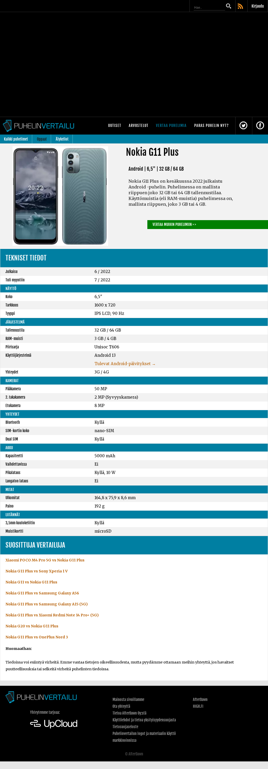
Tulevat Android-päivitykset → (125, 363)
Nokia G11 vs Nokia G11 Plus (31, 582)
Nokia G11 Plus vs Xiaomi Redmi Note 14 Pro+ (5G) (52, 615)
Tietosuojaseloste (125, 727)
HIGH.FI (198, 706)
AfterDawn (200, 699)
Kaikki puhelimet (16, 139)
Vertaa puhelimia (171, 125)
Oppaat (42, 139)
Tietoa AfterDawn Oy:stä (129, 713)
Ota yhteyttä (121, 706)
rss (240, 6)
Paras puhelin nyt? (211, 125)
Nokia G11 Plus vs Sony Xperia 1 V (36, 571)
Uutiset (114, 125)
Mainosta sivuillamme (128, 699)
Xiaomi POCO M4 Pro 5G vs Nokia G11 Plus (45, 560)
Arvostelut (138, 125)
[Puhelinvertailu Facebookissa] (260, 126)
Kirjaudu (258, 6)
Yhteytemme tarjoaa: (45, 712)
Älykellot (62, 139)
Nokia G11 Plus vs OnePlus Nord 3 (36, 637)
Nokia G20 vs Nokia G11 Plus (31, 626)
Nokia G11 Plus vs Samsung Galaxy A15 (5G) (46, 604)
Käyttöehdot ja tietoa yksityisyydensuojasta (144, 720)
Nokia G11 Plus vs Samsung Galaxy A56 (42, 593)
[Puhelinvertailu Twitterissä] (243, 126)
